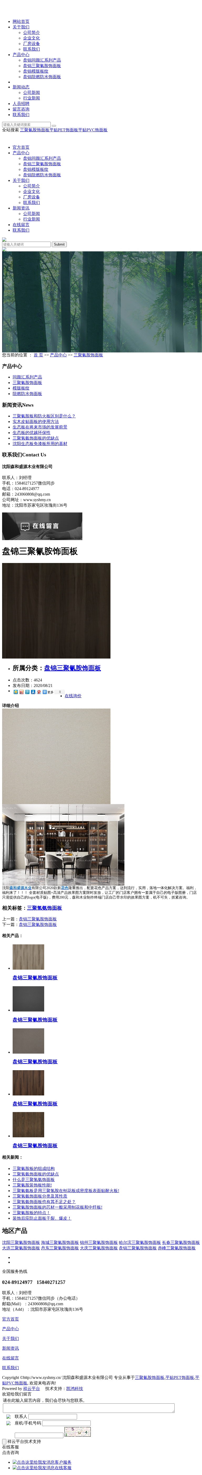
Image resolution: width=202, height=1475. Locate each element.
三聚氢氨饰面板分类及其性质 (40, 1196)
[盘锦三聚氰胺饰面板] (56, 657)
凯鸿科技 (74, 1388)
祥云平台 (31, 1388)
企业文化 (31, 38)
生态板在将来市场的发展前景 (40, 427)
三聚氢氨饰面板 (44, 908)
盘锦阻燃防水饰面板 (42, 76)
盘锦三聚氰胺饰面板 (42, 65)
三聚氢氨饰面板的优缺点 (36, 438)
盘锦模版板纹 (35, 71)
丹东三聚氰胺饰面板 (60, 1248)
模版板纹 (21, 388)
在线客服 (63, 1468)
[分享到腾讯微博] (27, 692)
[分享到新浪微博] (21, 692)
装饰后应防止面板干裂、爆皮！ (42, 1218)
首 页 (38, 355)
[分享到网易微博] (39, 692)
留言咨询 (21, 109)
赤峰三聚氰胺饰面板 (177, 1248)
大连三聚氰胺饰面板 (21, 1248)
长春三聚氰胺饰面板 (181, 1242)
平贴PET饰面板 (63, 130)
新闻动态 (21, 87)
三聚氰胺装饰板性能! (32, 1185)
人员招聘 (21, 103)
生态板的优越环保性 (31, 432)
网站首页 (21, 21)
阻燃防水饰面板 (27, 393)
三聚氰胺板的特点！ (31, 1212)
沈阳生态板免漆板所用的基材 (40, 443)
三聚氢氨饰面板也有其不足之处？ (44, 1201)
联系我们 (31, 49)
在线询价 (73, 696)
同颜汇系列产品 (27, 377)
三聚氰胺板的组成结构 (34, 1168)
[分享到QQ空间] (15, 692)
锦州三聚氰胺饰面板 (99, 1242)
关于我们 (21, 27)
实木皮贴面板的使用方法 (36, 421)
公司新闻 (31, 92)
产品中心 (21, 54)
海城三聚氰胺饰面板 (60, 1242)
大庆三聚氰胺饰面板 (99, 1248)
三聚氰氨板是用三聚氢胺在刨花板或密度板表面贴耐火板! (66, 1190)
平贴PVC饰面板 (93, 130)
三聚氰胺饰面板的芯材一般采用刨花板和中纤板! (57, 1207)
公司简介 (31, 32)
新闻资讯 (21, 208)
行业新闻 (31, 98)
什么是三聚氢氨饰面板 (34, 1179)
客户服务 (63, 1462)
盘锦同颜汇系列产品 (42, 60)
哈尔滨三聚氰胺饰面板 (140, 1242)
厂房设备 (31, 43)
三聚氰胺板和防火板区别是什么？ (44, 416)
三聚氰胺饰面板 (34, 130)
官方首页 (21, 147)
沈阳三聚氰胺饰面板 (21, 1242)
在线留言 (21, 224)
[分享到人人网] (33, 692)
